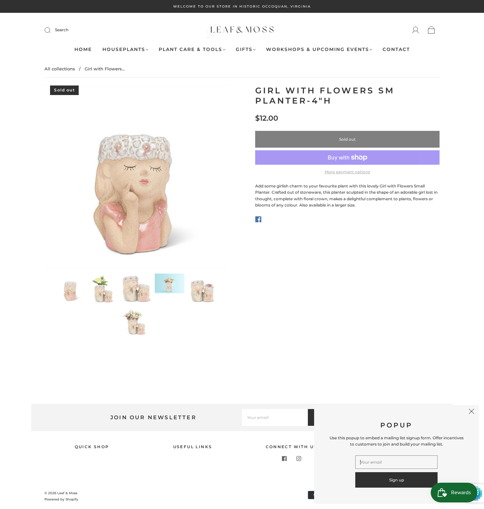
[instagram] (298, 458)
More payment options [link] (347, 171)
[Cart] (431, 30)
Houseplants (123, 49)
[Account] (415, 30)
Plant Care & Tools (190, 49)
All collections (59, 68)
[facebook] (284, 458)
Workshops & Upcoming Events (317, 49)
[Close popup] (471, 412)
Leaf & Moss (67, 493)
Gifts (244, 49)
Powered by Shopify (61, 499)
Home (83, 49)
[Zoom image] (137, 178)
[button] (63, 178)
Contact (396, 49)
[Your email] (275, 417)
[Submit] (51, 30)
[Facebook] (258, 219)
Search (61, 29)
